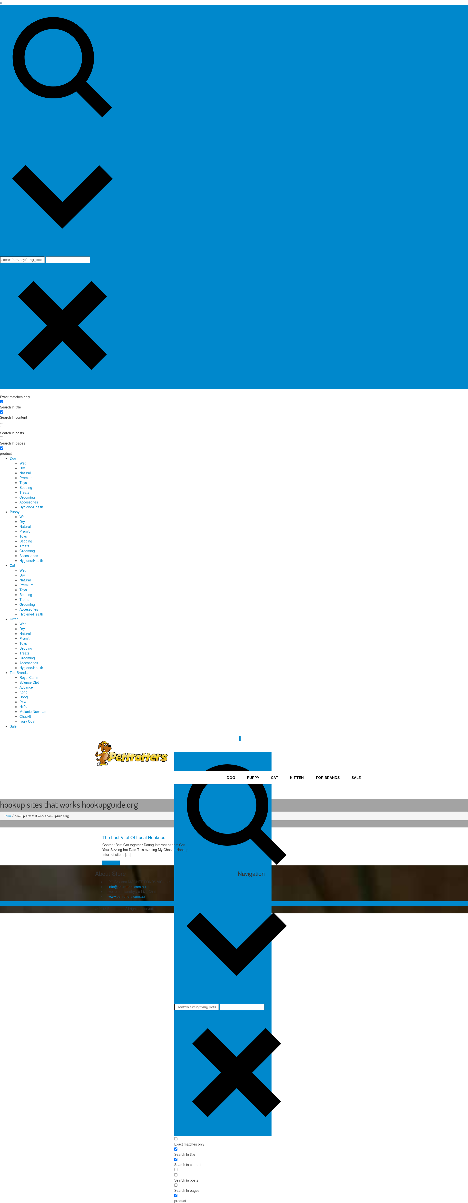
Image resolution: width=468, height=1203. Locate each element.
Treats (24, 492)
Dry (22, 467)
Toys (23, 482)
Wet (23, 463)
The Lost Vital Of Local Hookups (133, 837)
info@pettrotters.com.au (127, 886)
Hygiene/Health (31, 506)
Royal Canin (29, 677)
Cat (12, 565)
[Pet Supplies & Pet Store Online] (131, 752)
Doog (24, 696)
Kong (24, 692)
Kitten (14, 618)
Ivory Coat (27, 721)
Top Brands (19, 672)
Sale (13, 726)
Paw (23, 701)
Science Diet (29, 682)
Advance (26, 687)
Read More (111, 863)
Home (7, 816)
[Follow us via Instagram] (244, 733)
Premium (26, 477)
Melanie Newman (33, 711)
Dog (13, 458)
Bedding (26, 487)
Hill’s (23, 706)
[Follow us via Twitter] (241, 733)
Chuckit (25, 716)
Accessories (29, 502)
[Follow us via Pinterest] (247, 733)
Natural (25, 472)
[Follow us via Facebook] (239, 733)
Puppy (15, 511)
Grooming (27, 497)
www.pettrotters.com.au (126, 896)
